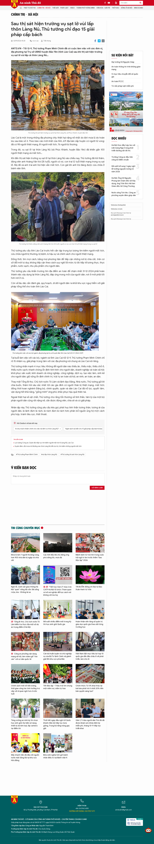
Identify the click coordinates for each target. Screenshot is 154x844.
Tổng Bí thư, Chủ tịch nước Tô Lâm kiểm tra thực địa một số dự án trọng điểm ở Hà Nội (25, 624)
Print (103, 40)
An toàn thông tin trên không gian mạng (125, 68)
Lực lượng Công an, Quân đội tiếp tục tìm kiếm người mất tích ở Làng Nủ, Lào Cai (44, 443)
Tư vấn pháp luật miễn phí (122, 86)
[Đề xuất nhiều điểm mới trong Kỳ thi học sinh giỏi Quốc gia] (57, 609)
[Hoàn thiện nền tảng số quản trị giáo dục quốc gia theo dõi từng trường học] (90, 609)
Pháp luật (64, 8)
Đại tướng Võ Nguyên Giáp (122, 62)
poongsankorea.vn (117, 215)
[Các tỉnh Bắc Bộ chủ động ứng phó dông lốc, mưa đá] (57, 542)
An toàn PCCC (117, 81)
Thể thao (115, 8)
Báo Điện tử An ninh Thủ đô (14, 4)
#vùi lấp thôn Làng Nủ (49, 454)
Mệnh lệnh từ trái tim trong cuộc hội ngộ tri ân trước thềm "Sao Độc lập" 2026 (90, 557)
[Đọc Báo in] (117, 3)
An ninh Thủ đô (30, 2)
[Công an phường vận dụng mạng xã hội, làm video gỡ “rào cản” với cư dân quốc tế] (25, 641)
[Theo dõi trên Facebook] (106, 2)
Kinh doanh (138, 8)
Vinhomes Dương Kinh (118, 205)
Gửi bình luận (97, 488)
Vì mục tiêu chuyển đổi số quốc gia (124, 75)
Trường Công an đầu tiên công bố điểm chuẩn (122, 158)
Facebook (95, 40)
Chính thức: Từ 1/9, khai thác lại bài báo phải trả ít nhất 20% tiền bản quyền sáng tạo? (89, 688)
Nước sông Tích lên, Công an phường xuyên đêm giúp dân (123, 194)
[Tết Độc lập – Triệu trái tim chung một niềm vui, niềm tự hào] (57, 673)
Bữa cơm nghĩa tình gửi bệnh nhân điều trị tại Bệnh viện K (55, 756)
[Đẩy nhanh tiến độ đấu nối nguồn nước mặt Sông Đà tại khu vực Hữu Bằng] (25, 743)
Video (72, 8)
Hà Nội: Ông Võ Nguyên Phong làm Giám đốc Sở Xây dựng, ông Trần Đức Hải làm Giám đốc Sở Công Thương (123, 182)
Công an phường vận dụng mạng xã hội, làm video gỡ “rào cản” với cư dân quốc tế (24, 656)
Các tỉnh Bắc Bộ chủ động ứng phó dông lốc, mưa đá (56, 556)
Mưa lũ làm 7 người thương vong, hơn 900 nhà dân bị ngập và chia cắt (25, 557)
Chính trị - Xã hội (43, 8)
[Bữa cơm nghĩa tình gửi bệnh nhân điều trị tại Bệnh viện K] (57, 743)
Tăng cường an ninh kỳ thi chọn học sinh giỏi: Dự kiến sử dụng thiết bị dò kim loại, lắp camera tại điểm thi (24, 724)
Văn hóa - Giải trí (103, 8)
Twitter (99, 40)
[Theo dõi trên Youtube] (109, 2)
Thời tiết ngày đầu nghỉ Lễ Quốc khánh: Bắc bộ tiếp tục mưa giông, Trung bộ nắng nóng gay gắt (57, 724)
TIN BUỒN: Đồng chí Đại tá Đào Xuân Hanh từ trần (89, 588)
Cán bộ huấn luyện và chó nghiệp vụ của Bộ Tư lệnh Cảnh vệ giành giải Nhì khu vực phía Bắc (57, 656)
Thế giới (55, 8)
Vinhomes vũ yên (116, 209)
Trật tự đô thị (29, 8)
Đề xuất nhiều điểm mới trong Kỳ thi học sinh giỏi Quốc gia (57, 622)
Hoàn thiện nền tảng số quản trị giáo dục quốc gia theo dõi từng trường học (89, 624)
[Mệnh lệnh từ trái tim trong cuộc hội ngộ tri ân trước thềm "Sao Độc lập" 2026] (90, 542)
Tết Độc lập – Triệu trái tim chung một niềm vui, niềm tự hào (57, 687)
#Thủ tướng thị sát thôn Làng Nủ (72, 454)
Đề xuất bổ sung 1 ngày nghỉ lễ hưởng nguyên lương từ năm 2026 (123, 169)
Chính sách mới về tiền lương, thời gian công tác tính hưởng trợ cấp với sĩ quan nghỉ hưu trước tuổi (25, 690)
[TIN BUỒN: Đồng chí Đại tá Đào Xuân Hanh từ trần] (90, 574)
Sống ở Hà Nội (126, 8)
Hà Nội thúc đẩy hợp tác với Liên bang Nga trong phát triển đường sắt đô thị (123, 148)
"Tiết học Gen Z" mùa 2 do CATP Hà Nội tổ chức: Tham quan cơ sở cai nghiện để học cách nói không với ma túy (57, 591)
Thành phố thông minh (85, 8)
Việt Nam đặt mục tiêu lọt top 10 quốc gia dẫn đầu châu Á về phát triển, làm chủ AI (90, 656)
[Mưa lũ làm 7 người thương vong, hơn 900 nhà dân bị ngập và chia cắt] (25, 542)
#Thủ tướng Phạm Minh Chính (27, 454)
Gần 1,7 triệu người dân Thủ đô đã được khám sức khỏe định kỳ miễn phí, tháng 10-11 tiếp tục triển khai (90, 724)
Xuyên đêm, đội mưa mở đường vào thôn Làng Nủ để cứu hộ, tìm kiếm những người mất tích (48, 446)
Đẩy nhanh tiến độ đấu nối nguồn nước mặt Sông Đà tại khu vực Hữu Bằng (25, 758)
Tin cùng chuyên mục (25, 527)
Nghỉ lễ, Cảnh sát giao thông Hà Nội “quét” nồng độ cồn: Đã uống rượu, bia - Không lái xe (25, 589)
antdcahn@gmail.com (123, 810)
